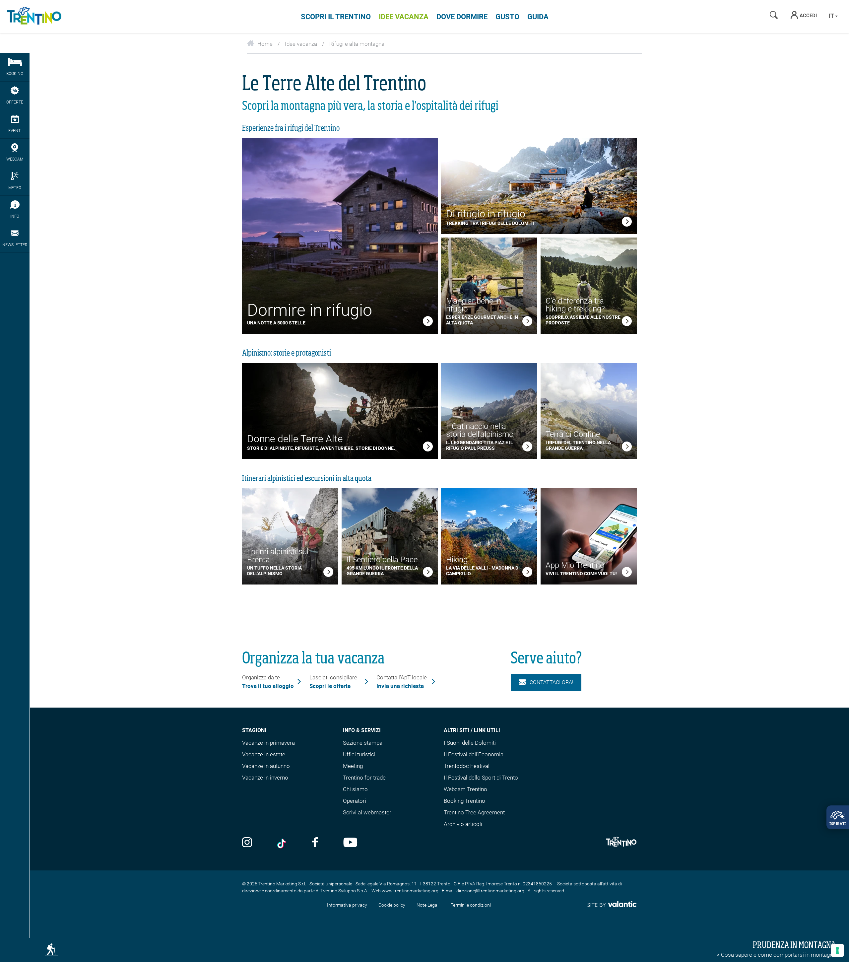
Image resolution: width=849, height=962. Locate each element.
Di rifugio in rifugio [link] (485, 214)
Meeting (353, 766)
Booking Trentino (464, 800)
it (832, 15)
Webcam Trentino (465, 789)
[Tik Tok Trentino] (282, 843)
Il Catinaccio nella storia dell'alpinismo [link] (479, 430)
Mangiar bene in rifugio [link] (473, 304)
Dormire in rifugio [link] (309, 310)
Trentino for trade (364, 777)
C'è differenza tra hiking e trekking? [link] (575, 304)
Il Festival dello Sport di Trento (481, 777)
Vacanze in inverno (265, 777)
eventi (15, 130)
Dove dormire (462, 17)
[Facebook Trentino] (315, 843)
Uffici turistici (359, 754)
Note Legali (428, 905)
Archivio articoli (463, 824)
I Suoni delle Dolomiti (470, 742)
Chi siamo (355, 789)
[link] (428, 322)
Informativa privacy (347, 905)
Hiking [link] (457, 559)
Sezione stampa (362, 742)
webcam (14, 159)
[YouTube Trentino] (350, 843)
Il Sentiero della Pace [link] (382, 559)
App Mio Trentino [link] (575, 565)
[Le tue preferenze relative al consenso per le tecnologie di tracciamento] (837, 950)
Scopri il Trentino (336, 17)
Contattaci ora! (551, 682)
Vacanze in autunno (266, 766)
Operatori (354, 800)
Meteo (14, 187)
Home (265, 43)
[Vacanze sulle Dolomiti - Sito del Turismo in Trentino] (33, 16)
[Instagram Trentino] (247, 843)
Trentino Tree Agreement (474, 812)
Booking (14, 73)
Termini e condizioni (471, 905)
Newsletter (15, 244)
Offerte (14, 102)
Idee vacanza (403, 17)
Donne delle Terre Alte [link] (295, 439)
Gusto (507, 17)
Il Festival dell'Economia (473, 754)
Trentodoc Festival (467, 766)
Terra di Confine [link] (573, 434)
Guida (538, 17)
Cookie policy (391, 905)
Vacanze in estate (263, 754)
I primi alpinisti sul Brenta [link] (277, 555)
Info (14, 216)
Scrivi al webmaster (367, 812)
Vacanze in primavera (268, 742)
